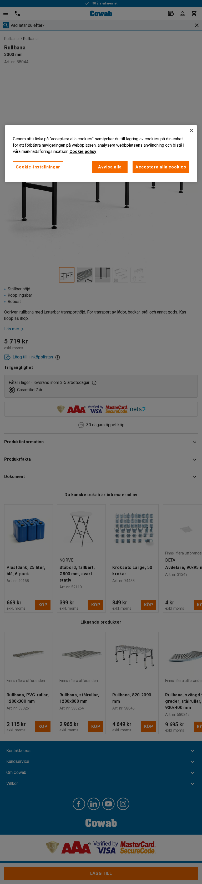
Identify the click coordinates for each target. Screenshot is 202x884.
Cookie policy (82, 151)
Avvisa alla (110, 167)
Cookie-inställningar (38, 167)
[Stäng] (191, 130)
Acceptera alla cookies (160, 167)
